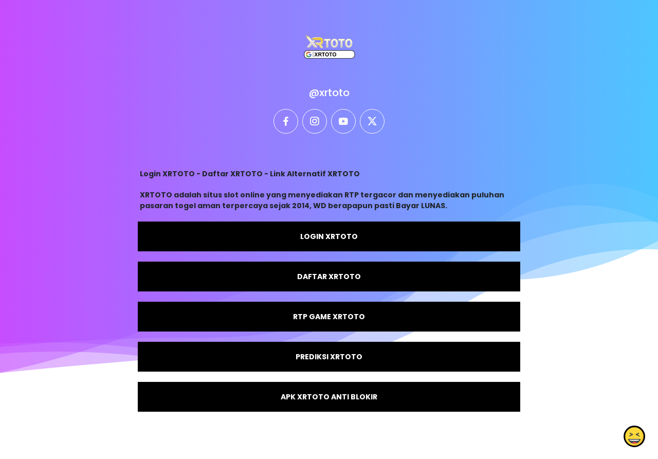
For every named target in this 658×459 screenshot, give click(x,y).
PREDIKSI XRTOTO (329, 357)
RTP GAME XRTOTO (329, 316)
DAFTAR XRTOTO (329, 276)
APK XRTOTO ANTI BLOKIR (329, 397)
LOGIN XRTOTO (329, 236)
